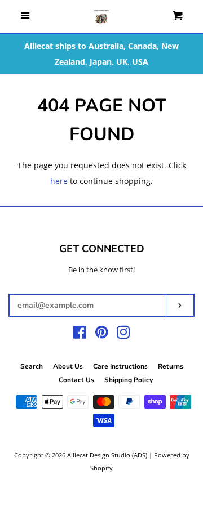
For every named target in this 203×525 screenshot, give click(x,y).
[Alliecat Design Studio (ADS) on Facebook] (80, 334)
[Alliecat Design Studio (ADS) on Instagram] (123, 334)
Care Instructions (120, 366)
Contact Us (76, 379)
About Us (68, 366)
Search (31, 366)
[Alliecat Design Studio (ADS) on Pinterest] (102, 334)
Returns (170, 366)
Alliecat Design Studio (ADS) (107, 455)
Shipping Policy (128, 379)
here (59, 181)
